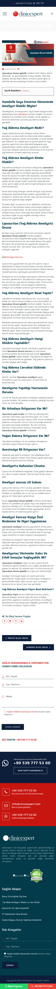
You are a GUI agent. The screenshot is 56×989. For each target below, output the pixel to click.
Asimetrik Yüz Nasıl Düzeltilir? (15, 908)
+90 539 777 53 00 (26, 740)
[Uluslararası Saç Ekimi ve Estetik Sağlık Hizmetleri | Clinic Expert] (28, 13)
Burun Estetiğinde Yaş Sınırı (14, 896)
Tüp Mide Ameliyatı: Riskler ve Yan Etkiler (21, 902)
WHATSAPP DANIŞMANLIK (30, 770)
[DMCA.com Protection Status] (36, 875)
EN (37, 3)
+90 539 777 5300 (43, 986)
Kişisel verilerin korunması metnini (22, 711)
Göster (25, 90)
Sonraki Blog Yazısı (37, 647)
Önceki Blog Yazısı (18, 638)
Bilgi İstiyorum (15, 986)
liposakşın (22, 114)
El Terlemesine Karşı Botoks (14, 914)
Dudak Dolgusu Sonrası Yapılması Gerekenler (22, 919)
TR (42, 3)
